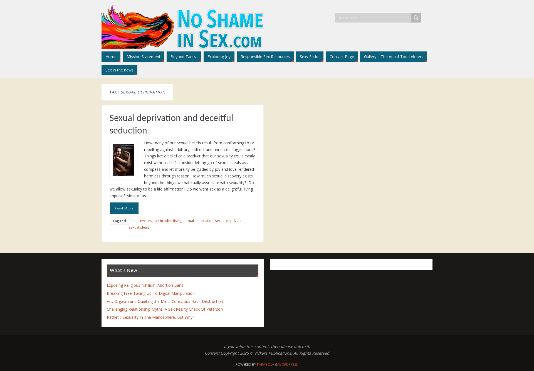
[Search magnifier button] (416, 18)
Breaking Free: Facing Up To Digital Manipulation (151, 293)
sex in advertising (168, 220)
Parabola (265, 364)
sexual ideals (139, 227)
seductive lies (141, 220)
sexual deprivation (229, 220)
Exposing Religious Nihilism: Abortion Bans (145, 285)
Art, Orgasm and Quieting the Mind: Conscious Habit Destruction (165, 301)
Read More (124, 208)
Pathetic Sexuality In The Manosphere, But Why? (150, 317)
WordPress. (288, 364)
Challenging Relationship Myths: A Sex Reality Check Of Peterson (165, 309)
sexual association (198, 220)
